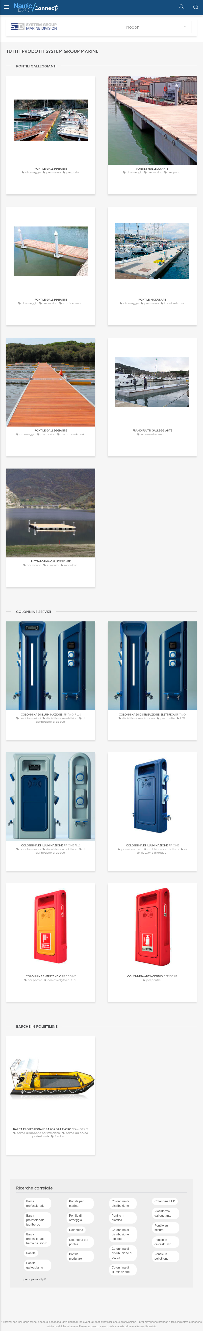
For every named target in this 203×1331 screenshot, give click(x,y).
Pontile (31, 1253)
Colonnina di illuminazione (121, 1270)
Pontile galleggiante (34, 1265)
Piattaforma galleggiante (162, 1213)
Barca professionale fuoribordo (35, 1220)
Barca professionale (35, 1204)
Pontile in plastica (118, 1218)
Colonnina (76, 1230)
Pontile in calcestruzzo (162, 1242)
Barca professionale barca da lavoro (36, 1239)
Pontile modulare (75, 1256)
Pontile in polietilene (161, 1256)
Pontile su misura (161, 1228)
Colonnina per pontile (78, 1242)
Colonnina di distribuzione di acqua (122, 1253)
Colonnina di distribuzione (120, 1204)
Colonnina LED (164, 1201)
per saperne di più (35, 1279)
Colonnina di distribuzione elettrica (120, 1234)
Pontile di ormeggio (75, 1218)
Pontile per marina (76, 1204)
